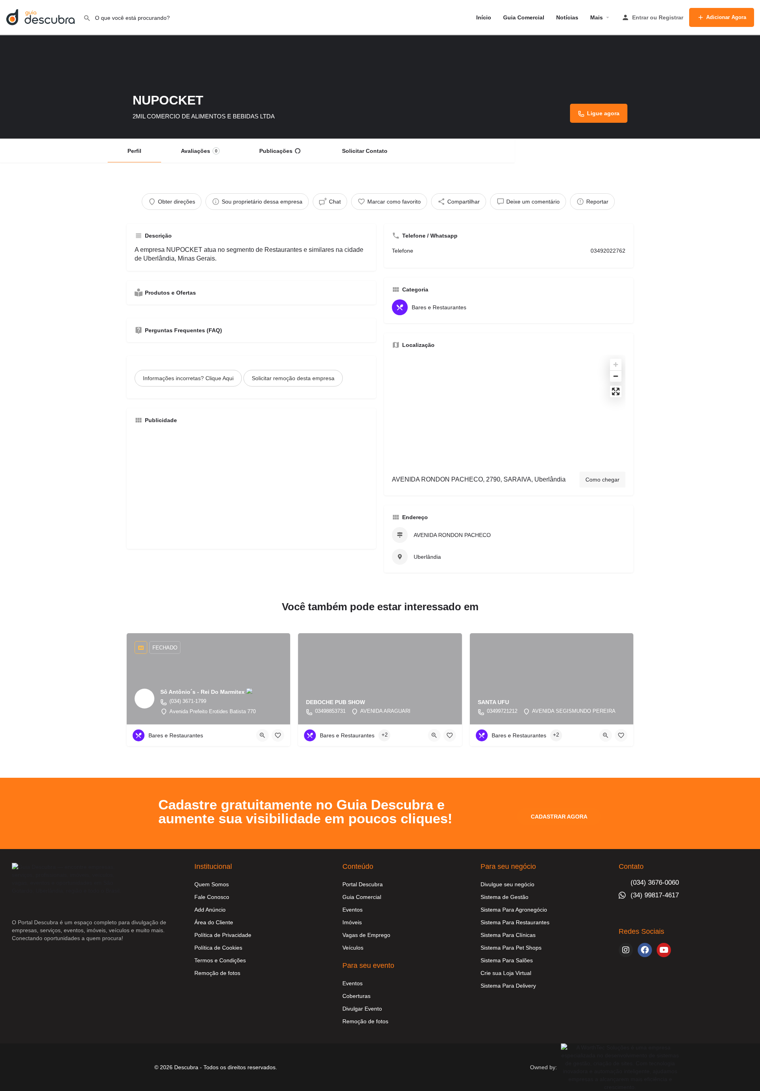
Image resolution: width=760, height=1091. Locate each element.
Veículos (352, 947)
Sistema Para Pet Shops (511, 947)
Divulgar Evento (362, 1008)
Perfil (134, 151)
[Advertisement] (251, 485)
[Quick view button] (262, 735)
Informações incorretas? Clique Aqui (188, 378)
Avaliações (199, 151)
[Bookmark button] (278, 735)
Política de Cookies (218, 947)
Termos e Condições (220, 960)
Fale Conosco (211, 897)
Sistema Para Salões (507, 960)
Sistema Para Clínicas (508, 935)
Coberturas (356, 996)
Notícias (567, 17)
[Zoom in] (615, 364)
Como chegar (602, 479)
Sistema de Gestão (504, 897)
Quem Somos (211, 884)
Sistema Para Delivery (508, 985)
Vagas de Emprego (366, 935)
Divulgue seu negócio (507, 884)
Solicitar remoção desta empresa (293, 378)
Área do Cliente (213, 922)
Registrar (671, 17)
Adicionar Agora (726, 17)
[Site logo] (41, 17)
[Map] (508, 410)
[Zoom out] (615, 376)
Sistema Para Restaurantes (515, 922)
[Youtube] (664, 950)
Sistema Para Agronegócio (514, 909)
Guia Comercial (523, 17)
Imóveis (352, 922)
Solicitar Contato (365, 151)
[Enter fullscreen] (615, 391)
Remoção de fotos (217, 973)
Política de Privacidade (222, 935)
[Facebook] (645, 950)
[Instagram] (626, 950)
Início (483, 17)
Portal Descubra (362, 884)
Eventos (352, 909)
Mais (596, 17)
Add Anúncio (210, 909)
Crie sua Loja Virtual (506, 973)
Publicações (276, 151)
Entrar (640, 17)
